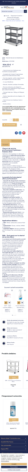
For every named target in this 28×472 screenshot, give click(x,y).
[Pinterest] (20, 132)
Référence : (5, 61)
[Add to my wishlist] (21, 125)
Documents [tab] (5, 144)
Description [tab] (5, 140)
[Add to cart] (10, 377)
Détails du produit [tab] (16, 140)
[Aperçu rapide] (9, 302)
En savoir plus (6, 113)
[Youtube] (23, 132)
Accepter (14, 464)
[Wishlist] (23, 8)
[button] (12, 315)
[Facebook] (16, 132)
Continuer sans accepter (14, 470)
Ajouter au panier (5, 302)
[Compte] (21, 7)
